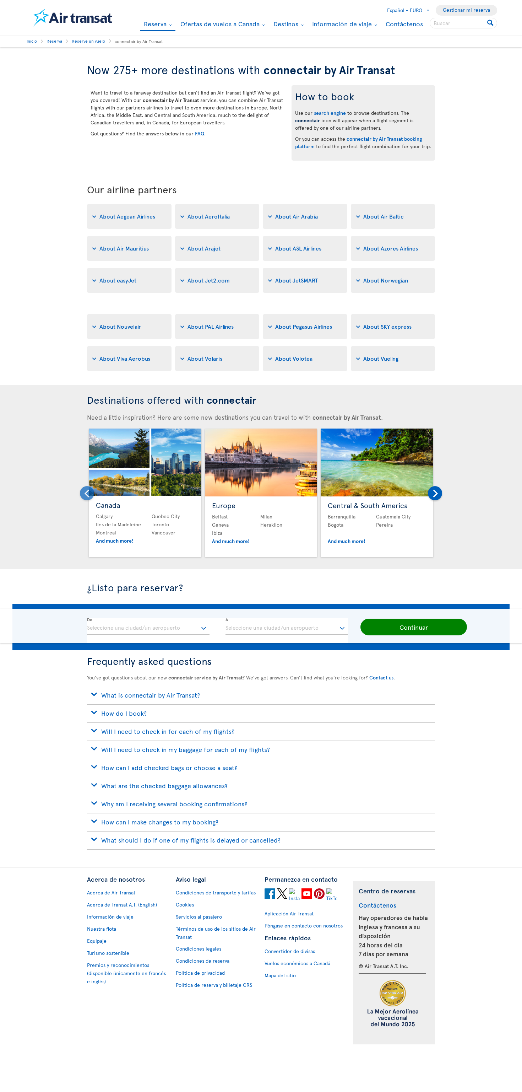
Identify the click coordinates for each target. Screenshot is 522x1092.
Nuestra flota (101, 928)
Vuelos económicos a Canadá (297, 963)
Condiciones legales (198, 948)
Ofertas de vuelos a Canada (219, 24)
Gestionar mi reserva (466, 9)
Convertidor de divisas (290, 951)
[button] (413, 627)
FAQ (199, 133)
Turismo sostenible (108, 953)
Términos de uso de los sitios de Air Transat (216, 932)
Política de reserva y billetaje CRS (214, 984)
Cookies (185, 904)
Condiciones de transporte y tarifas (216, 892)
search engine (330, 112)
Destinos (285, 24)
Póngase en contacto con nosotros (304, 925)
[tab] (129, 216)
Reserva (154, 24)
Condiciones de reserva (202, 960)
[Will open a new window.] (270, 894)
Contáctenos (404, 23)
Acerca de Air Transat (111, 892)
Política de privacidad (200, 972)
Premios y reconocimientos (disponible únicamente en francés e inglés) (126, 973)
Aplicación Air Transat (289, 913)
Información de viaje (341, 24)
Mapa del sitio (280, 975)
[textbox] (148, 626)
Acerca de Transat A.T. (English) (122, 904)
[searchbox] (463, 23)
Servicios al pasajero (199, 916)
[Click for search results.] (491, 23)
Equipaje (97, 940)
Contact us (381, 677)
